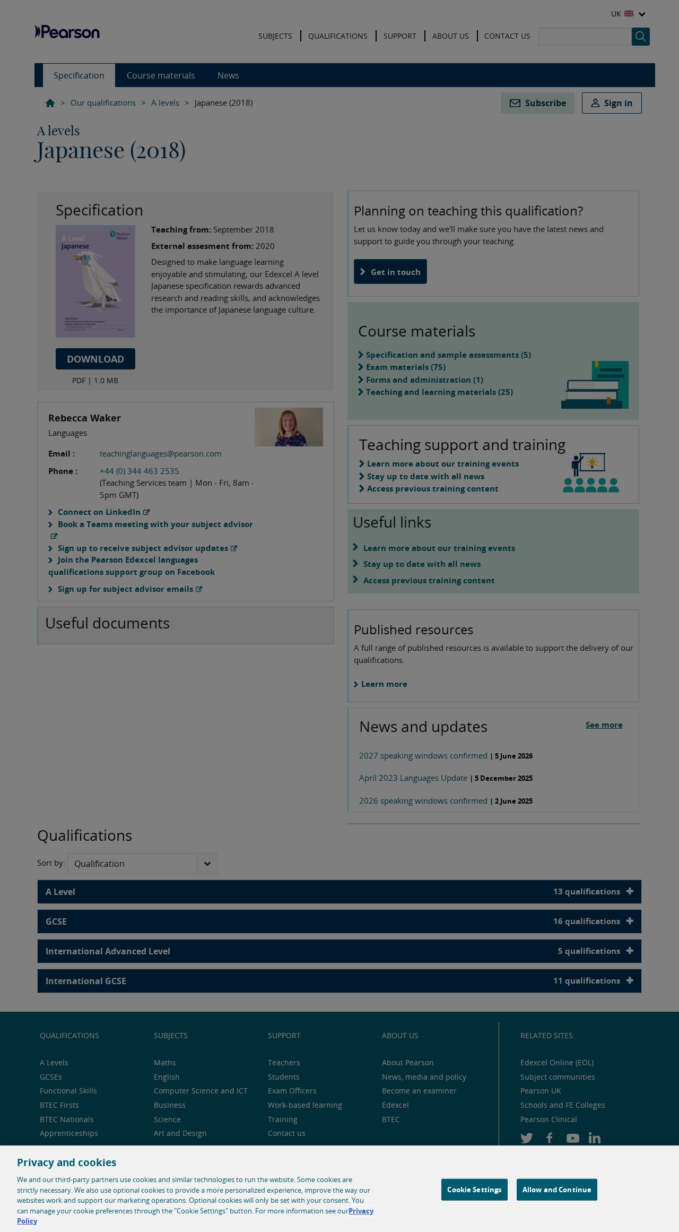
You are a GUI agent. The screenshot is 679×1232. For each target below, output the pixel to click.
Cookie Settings (474, 1189)
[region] (339, 1188)
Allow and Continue (557, 1189)
